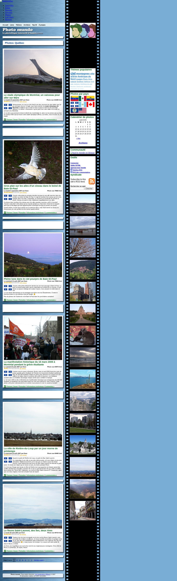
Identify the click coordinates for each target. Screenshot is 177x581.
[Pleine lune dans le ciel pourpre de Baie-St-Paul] (33, 276)
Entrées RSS (77, 170)
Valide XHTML (75, 165)
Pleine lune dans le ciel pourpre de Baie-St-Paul (30, 279)
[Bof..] (6, 101)
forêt (92, 82)
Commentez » (49, 386)
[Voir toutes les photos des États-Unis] (83, 112)
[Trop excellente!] (18, 101)
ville (92, 73)
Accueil (5, 25)
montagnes (83, 73)
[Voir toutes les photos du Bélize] (74, 112)
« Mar (78, 138)
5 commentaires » (51, 119)
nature (73, 82)
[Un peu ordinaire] (8, 101)
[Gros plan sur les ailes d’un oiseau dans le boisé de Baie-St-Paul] (33, 183)
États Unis (87, 79)
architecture (87, 86)
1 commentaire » (50, 300)
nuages (79, 79)
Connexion (74, 163)
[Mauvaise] (4, 101)
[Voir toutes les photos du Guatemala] (83, 106)
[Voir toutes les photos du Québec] (74, 106)
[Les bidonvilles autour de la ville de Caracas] (83, 278)
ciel (73, 73)
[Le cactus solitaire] (83, 388)
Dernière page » (39, 560)
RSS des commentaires (81, 172)
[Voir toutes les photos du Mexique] (83, 100)
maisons (77, 84)
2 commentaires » (51, 212)
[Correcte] (9, 101)
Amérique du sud (86, 84)
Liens (12, 25)
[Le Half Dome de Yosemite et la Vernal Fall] (83, 410)
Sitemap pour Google (78, 168)
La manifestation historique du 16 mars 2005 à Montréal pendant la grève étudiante (29, 363)
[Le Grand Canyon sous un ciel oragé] (83, 498)
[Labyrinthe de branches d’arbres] (83, 257)
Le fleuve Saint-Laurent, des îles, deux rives (28, 530)
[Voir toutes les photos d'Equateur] (91, 100)
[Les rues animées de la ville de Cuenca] (83, 519)
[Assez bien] (15, 101)
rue (78, 88)
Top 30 (34, 25)
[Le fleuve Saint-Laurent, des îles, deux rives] (33, 528)
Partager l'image (12, 119)
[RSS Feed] (92, 184)
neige (82, 88)
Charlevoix (79, 86)
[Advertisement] (33, 37)
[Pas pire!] (12, 101)
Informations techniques (35, 119)
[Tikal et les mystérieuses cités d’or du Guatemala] (83, 454)
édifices (87, 82)
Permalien (22, 119)
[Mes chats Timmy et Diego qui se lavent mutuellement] (83, 344)
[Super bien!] (17, 101)
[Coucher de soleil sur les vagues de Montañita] (83, 366)
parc (71, 84)
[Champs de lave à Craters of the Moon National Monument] (83, 213)
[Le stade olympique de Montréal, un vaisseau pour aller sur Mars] (33, 92)
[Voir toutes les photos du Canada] (91, 106)
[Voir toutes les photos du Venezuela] (74, 100)
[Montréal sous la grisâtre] (83, 432)
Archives (27, 25)
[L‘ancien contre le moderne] (83, 300)
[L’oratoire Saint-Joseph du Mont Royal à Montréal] (83, 322)
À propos (42, 25)
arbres (73, 76)
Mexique (73, 86)
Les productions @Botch (42, 574)
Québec (80, 82)
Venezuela (73, 88)
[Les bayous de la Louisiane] (83, 235)
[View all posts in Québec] (8, 108)
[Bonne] (14, 101)
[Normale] (11, 101)
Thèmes (19, 25)
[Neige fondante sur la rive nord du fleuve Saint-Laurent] (83, 476)
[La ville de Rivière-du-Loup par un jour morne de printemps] (33, 446)
